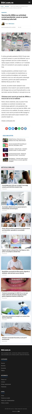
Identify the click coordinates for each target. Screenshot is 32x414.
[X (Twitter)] (16, 128)
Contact (3, 382)
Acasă (2, 6)
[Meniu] (29, 2)
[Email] (22, 128)
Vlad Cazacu (11, 23)
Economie (3, 368)
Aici (14, 121)
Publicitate (3, 386)
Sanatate (7, 6)
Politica (3, 370)
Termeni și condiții (5, 398)
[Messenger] (9, 128)
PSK (19, 411)
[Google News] (6, 128)
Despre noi (3, 379)
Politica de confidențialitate (7, 400)
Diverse (3, 363)
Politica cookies (5, 403)
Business (3, 365)
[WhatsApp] (19, 128)
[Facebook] (13, 128)
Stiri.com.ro (5, 350)
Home (2, 395)
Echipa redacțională (6, 384)
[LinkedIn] (25, 128)
